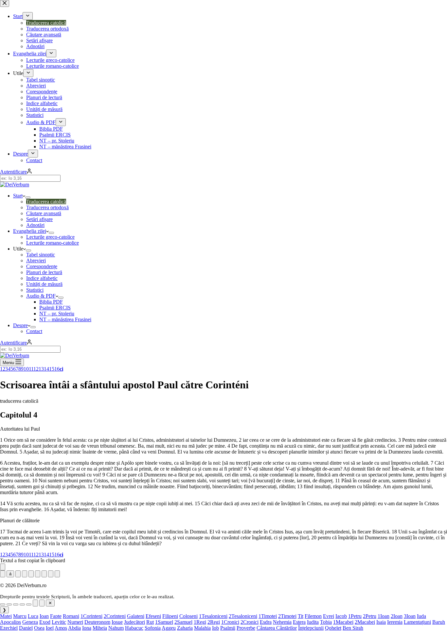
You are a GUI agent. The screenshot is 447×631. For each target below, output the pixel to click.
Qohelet (333, 628)
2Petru (369, 616)
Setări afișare (39, 219)
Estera (299, 622)
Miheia (100, 628)
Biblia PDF (51, 302)
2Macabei (365, 622)
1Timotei (268, 616)
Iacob (341, 616)
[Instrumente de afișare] (2, 567)
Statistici (35, 290)
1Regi (200, 622)
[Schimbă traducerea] (31, 573)
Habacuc (134, 628)
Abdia (74, 628)
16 (57, 369)
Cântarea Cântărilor (277, 628)
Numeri (75, 622)
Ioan (44, 616)
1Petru (355, 616)
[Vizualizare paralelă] (24, 573)
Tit (300, 616)
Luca (33, 616)
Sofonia (153, 628)
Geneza (30, 622)
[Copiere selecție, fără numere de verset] (35, 603)
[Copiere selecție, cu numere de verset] (42, 603)
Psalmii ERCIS (55, 307)
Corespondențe (41, 266)
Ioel (50, 628)
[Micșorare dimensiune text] (37, 573)
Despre (20, 325)
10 (26, 369)
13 (41, 369)
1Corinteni (91, 616)
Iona (86, 628)
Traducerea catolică (46, 201)
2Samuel (183, 622)
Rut (150, 622)
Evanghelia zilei (29, 231)
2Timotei (287, 616)
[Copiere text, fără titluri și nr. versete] (50, 573)
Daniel (26, 628)
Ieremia (394, 622)
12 (36, 369)
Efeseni (153, 616)
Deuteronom (97, 622)
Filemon (313, 616)
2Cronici (250, 622)
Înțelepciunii (311, 628)
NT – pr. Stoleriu (56, 313)
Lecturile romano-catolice (52, 243)
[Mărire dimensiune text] (44, 573)
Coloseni (188, 616)
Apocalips (10, 622)
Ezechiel (9, 628)
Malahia (202, 628)
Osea (39, 628)
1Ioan (383, 616)
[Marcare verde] (9, 604)
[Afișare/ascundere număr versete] (2, 573)
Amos (61, 628)
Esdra (266, 622)
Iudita (313, 622)
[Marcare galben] (2, 604)
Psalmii (227, 628)
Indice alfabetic (42, 278)
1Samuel (164, 622)
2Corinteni (115, 616)
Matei (6, 616)
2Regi (213, 622)
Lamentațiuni (417, 622)
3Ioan (410, 616)
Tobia (326, 622)
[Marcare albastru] (15, 604)
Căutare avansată (43, 213)
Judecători (134, 622)
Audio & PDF (41, 296)
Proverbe (246, 628)
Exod (44, 622)
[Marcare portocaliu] (28, 604)
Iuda (421, 616)
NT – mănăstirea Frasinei (65, 319)
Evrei (328, 616)
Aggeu (169, 628)
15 (51, 369)
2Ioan (396, 616)
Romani (71, 616)
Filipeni (170, 616)
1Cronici (230, 622)
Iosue (117, 622)
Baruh (438, 622)
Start (18, 195)
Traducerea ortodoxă (47, 207)
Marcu (20, 616)
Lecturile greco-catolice (50, 237)
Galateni (135, 616)
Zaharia (185, 628)
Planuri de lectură (44, 272)
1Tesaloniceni (213, 616)
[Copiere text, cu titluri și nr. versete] (57, 573)
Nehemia (282, 622)
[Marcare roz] (22, 604)
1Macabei (343, 622)
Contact (34, 331)
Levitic (59, 622)
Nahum (116, 628)
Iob (215, 628)
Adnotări (35, 225)
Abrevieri (36, 260)
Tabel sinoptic (40, 254)
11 (31, 369)
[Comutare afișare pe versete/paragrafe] (18, 573)
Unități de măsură (44, 284)
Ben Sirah (353, 628)
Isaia (381, 622)
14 (46, 369)
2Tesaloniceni (243, 616)
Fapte (56, 616)
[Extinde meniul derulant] (27, 197)
